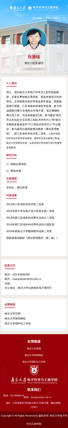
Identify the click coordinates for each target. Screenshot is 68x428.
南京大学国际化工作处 (18, 323)
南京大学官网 (12, 313)
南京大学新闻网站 (15, 318)
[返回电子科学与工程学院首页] (34, 7)
